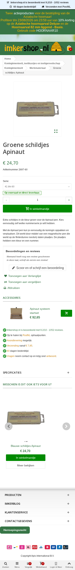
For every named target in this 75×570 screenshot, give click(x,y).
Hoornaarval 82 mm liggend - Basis (37, 27)
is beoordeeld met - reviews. (35, 330)
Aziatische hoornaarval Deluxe (37, 23)
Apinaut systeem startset (40, 310)
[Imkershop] (35, 48)
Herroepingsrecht (14, 530)
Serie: (6, 181)
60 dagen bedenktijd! (24, 6)
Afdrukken (14, 287)
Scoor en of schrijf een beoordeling (40, 268)
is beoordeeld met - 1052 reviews (40, 2)
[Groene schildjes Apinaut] (55, 131)
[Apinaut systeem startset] (16, 313)
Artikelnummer (10, 169)
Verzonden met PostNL (58, 6)
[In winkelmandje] (66, 313)
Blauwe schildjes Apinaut (26, 445)
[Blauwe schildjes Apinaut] (26, 418)
